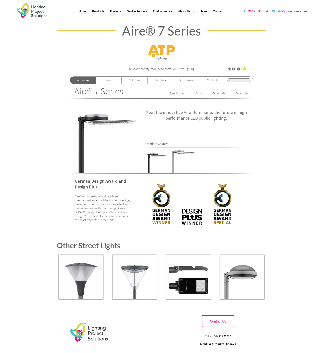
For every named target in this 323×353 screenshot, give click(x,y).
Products (98, 11)
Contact (218, 11)
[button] (186, 11)
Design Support (137, 11)
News (203, 11)
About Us (184, 11)
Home (83, 11)
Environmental (163, 11)
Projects (115, 11)
